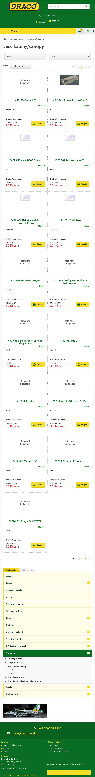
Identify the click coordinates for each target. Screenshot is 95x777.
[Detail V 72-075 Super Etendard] (69, 445)
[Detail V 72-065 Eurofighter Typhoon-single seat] (25, 324)
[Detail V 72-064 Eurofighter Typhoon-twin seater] (69, 264)
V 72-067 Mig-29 (69, 340)
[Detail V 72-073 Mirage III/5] (25, 445)
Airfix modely (12, 694)
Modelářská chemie (15, 632)
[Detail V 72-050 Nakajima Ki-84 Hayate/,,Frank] (25, 204)
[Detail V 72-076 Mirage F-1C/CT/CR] (25, 505)
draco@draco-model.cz (26, 733)
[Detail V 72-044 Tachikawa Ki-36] (69, 144)
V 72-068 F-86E (25, 400)
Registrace (56, 21)
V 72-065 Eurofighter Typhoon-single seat (25, 342)
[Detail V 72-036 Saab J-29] (25, 84)
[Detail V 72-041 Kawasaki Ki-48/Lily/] (69, 84)
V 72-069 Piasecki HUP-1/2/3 (69, 400)
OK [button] (69, 773)
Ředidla (9, 625)
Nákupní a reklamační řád (12, 745)
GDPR (5, 751)
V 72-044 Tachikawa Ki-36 (69, 160)
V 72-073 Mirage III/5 (25, 461)
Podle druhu (11, 570)
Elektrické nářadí (13, 639)
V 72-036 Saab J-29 (25, 100)
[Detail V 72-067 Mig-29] (69, 324)
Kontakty (6, 748)
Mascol (9, 597)
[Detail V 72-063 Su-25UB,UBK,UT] (25, 264)
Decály (9, 687)
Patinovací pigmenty (15, 604)
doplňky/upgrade (16, 677)
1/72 (9, 57)
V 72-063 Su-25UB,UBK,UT (25, 280)
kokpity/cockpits (16, 662)
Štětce (9, 583)
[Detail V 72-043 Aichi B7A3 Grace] (25, 144)
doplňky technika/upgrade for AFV (24, 681)
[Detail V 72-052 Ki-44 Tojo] (69, 204)
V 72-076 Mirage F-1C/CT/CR (25, 521)
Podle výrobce (28, 570)
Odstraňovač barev (14, 611)
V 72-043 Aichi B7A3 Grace (25, 160)
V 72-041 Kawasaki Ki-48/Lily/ (70, 100)
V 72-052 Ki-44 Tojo (70, 220)
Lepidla (9, 576)
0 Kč (87, 31)
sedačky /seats (15, 658)
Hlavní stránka (8, 39)
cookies (50, 767)
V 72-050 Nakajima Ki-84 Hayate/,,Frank (25, 221)
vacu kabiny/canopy (34, 39)
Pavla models (19, 39)
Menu (14, 31)
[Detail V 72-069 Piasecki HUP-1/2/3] (69, 384)
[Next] (90, 67)
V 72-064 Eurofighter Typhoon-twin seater (70, 282)
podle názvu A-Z (19, 66)
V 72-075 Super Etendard (69, 461)
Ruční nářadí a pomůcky (16, 646)
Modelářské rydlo (14, 590)
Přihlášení (42, 22)
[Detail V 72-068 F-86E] (25, 384)
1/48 (53, 57)
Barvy (8, 618)
